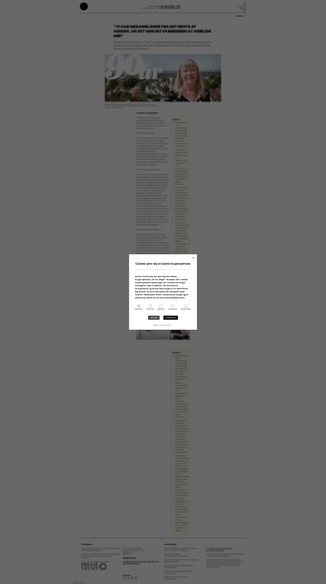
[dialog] (163, 292)
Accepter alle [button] (170, 318)
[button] (163, 325)
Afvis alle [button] (154, 318)
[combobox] (193, 258)
